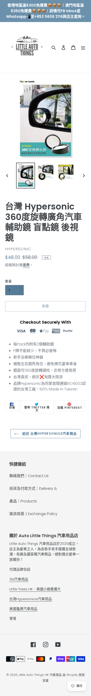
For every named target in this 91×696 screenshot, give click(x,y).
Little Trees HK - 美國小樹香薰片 (35, 589)
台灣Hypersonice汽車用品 (30, 598)
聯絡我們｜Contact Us (29, 476)
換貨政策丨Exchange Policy (33, 513)
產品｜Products (23, 501)
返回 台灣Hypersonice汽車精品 (49, 433)
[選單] (83, 47)
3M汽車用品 (18, 579)
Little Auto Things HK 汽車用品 (41, 675)
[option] (26, 175)
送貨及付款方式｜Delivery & (33, 488)
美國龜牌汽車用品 (23, 608)
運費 (26, 264)
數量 (8, 281)
